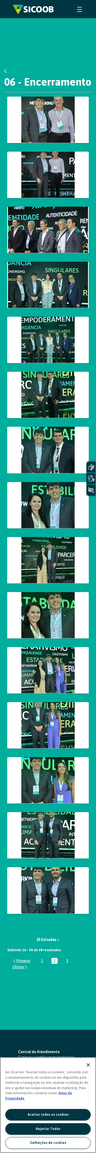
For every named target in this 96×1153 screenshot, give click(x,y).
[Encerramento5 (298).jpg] (48, 450)
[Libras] (90, 467)
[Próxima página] (20, 967)
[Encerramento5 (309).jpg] (48, 615)
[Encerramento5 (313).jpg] (48, 670)
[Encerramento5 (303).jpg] (48, 505)
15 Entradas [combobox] (47, 939)
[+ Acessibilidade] (90, 490)
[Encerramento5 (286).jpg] (48, 230)
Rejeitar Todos (48, 1129)
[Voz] (90, 478)
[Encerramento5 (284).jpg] (48, 175)
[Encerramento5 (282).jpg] (48, 120)
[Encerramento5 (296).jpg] (48, 395)
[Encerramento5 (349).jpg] (48, 890)
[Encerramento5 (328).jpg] (48, 780)
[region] (48, 1105)
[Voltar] (6, 71)
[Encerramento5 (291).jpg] (48, 340)
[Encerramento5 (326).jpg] (48, 725)
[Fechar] (88, 1065)
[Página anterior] (21, 961)
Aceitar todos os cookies (48, 1114)
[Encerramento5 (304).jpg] (48, 560)
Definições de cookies (48, 1143)
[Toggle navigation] (79, 9)
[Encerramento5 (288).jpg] (48, 285)
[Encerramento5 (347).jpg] (48, 835)
